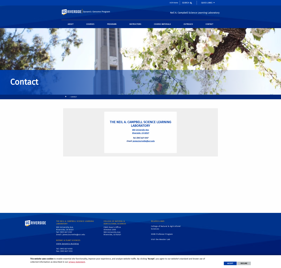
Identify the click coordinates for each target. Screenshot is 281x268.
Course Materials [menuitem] (162, 24)
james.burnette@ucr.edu (143, 141)
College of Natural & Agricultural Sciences (166, 227)
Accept (230, 263)
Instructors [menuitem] (135, 24)
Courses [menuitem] (90, 24)
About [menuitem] (71, 24)
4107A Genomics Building (67, 244)
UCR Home (174, 3)
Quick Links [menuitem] (206, 3)
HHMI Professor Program (162, 234)
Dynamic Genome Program (96, 11)
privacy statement (77, 262)
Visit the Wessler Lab (160, 239)
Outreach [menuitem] (188, 24)
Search (185, 3)
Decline (244, 263)
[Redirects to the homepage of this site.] (65, 97)
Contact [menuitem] (209, 24)
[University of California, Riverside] (36, 226)
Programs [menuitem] (112, 24)
